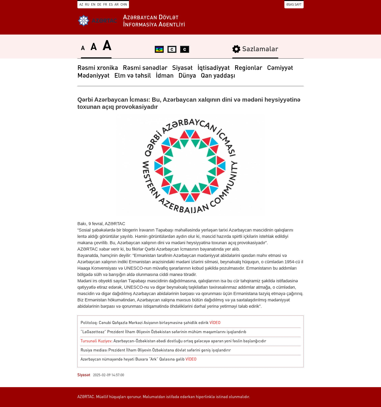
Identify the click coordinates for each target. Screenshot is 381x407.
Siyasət (182, 68)
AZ (81, 4)
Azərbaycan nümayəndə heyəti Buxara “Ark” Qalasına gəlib (138, 360)
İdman (165, 76)
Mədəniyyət (93, 76)
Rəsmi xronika (97, 68)
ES (111, 4)
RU (87, 4)
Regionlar (248, 68)
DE (99, 4)
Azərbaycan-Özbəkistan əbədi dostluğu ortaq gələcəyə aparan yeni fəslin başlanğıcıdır (173, 341)
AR (116, 4)
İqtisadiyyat (213, 68)
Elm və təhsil (132, 76)
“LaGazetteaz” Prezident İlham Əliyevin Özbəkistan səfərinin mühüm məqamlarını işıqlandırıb (163, 332)
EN (93, 4)
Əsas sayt (294, 4)
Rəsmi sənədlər (145, 68)
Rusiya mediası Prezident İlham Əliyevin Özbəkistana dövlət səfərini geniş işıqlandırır (156, 350)
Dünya (187, 76)
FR (105, 4)
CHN (123, 4)
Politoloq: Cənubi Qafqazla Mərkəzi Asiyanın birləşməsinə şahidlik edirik (150, 323)
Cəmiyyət (280, 68)
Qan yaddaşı (218, 76)
